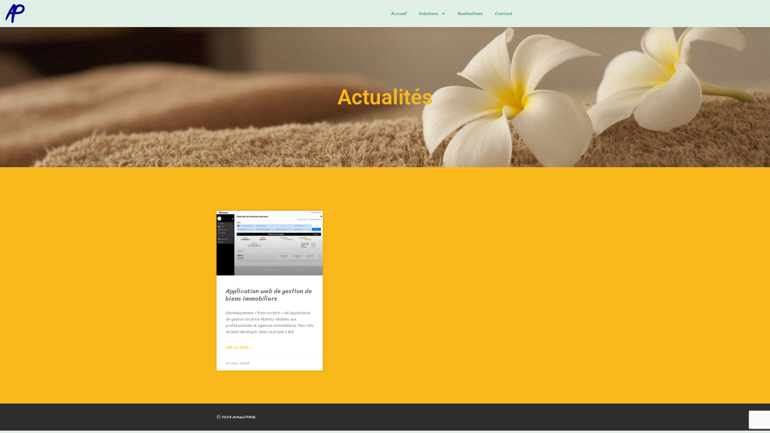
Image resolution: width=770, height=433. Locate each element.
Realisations (470, 13)
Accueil (399, 13)
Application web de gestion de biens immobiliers (269, 294)
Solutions (428, 13)
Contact (504, 13)
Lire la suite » (239, 347)
